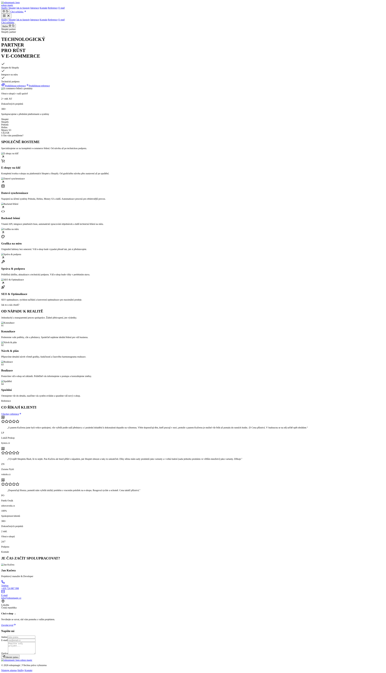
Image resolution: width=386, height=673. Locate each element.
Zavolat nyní (7, 625)
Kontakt (43, 8)
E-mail (4, 640)
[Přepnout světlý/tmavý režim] (5, 11)
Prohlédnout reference (15, 85)
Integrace (34, 8)
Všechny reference (10, 414)
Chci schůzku (17, 11)
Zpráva (4, 653)
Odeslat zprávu (11, 657)
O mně (61, 8)
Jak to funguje (23, 8)
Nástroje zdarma (9, 670)
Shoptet (12, 8)
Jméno (4, 637)
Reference (53, 8)
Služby (4, 8)
